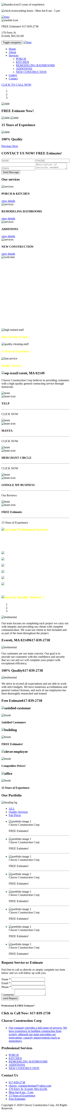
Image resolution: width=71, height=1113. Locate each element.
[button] (6, 146)
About (12, 52)
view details (8, 200)
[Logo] (5, 16)
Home (12, 48)
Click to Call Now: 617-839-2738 (25, 1013)
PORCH (21, 58)
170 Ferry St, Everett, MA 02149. (28, 1089)
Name (6, 979)
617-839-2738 (30, 26)
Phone (6, 987)
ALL (12, 808)
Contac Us (7, 326)
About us (19, 326)
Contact (13, 78)
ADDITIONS (24, 68)
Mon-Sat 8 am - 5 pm (21, 1092)
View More (8, 590)
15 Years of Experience (22, 1095)
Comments (7, 994)
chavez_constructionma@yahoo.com (30, 1085)
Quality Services (18, 811)
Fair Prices (15, 815)
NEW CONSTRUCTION (31, 71)
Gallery (13, 75)
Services (13, 55)
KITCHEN (22, 62)
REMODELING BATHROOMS (35, 65)
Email (5, 983)
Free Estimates (17, 1098)
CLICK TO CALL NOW (16, 84)
